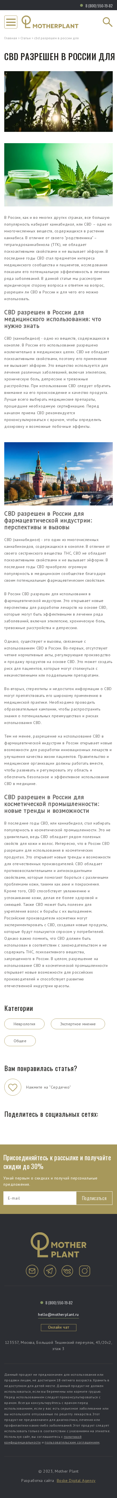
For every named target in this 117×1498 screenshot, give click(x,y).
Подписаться (94, 1198)
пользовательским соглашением (72, 1442)
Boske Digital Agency (76, 1480)
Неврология (24, 1023)
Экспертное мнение (78, 1023)
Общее (20, 1040)
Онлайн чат (58, 1327)
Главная (10, 38)
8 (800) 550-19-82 (99, 5)
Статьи (25, 38)
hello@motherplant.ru (58, 1314)
